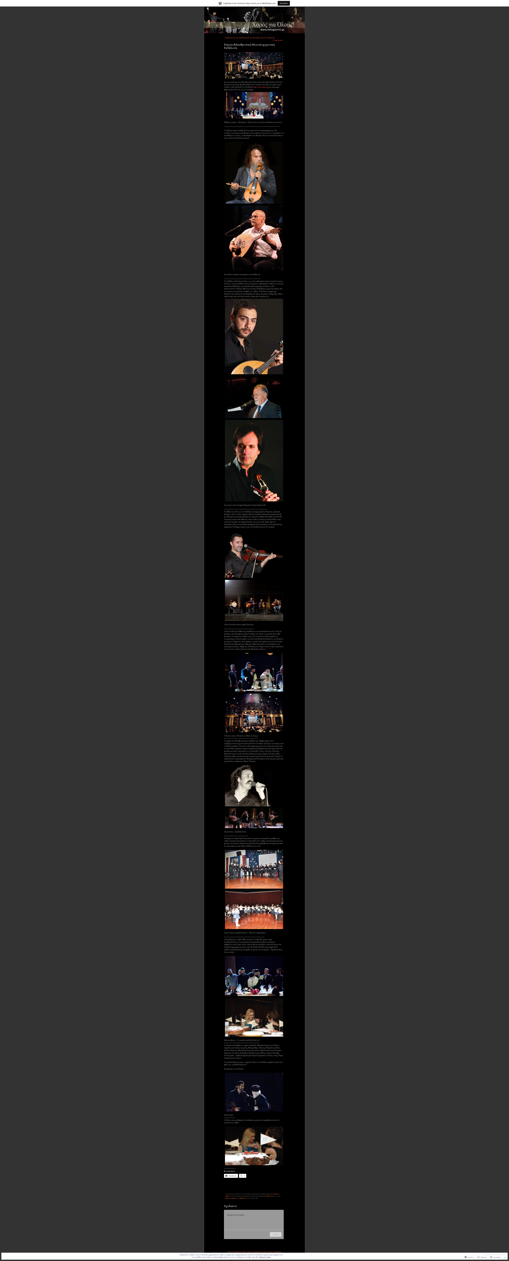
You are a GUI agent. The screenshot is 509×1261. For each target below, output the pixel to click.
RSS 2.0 (268, 1196)
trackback (242, 1198)
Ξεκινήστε (284, 3)
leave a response (230, 1198)
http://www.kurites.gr (261, 87)
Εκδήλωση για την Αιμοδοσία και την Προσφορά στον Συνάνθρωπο (250, 38)
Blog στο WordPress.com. (235, 1252)
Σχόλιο (276, 1234)
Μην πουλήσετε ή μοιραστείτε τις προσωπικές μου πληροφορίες (262, 1252)
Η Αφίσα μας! (278, 40)
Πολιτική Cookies (265, 1257)
